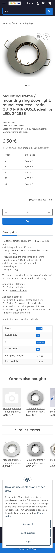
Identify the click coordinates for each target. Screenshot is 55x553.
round (39, 329)
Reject (28, 541)
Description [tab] (9, 232)
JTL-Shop (32, 549)
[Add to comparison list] (38, 36)
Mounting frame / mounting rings (30, 128)
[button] (37, 3)
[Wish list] (43, 3)
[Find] (49, 11)
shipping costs (30, 147)
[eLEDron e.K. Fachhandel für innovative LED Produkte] (15, 3)
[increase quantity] (49, 212)
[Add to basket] (27, 221)
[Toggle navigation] (4, 2)
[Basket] (49, 3)
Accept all (28, 524)
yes (38, 335)
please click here (17, 287)
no (38, 349)
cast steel (40, 342)
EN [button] (28, 3)
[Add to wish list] (46, 36)
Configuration (28, 533)
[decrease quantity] (6, 212)
